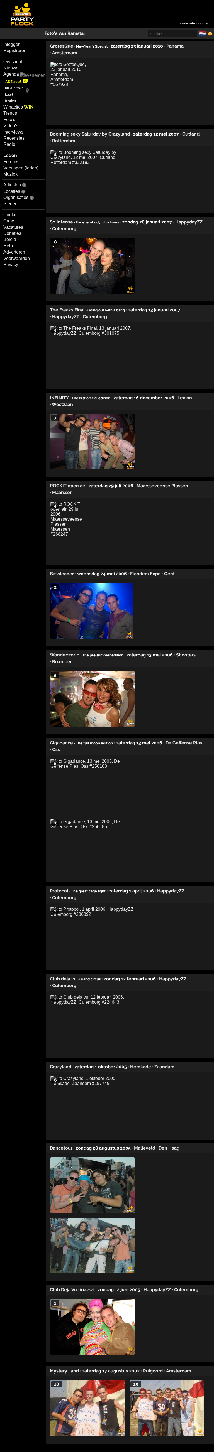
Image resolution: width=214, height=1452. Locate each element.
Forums (10, 161)
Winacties (18, 107)
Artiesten (12, 185)
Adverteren (14, 252)
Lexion (184, 397)
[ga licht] (210, 33)
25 (135, 1384)
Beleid (9, 239)
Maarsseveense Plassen (162, 485)
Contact (11, 214)
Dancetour (61, 1148)
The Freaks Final (67, 309)
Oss (56, 749)
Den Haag (169, 1148)
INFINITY (59, 397)
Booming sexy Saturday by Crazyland (90, 134)
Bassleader (62, 573)
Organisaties (15, 197)
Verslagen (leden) (20, 168)
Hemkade (140, 1066)
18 (56, 1384)
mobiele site (185, 23)
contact (204, 23)
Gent (169, 573)
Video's (10, 125)
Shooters (186, 655)
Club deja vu (63, 978)
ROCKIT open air (67, 485)
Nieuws (10, 67)
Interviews (13, 132)
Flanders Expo (145, 573)
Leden (10, 155)
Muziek (10, 174)
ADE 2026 (13, 82)
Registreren (14, 50)
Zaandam (164, 1066)
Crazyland (60, 1066)
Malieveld (144, 1148)
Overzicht (12, 61)
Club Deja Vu (63, 1289)
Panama (175, 46)
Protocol (59, 891)
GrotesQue (61, 46)
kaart (9, 94)
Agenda (11, 74)
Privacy (10, 264)
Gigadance (61, 742)
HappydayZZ (189, 222)
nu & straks (14, 88)
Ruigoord (153, 1371)
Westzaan (62, 404)
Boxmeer (62, 661)
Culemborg (64, 228)
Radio (9, 144)
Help (8, 245)
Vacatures (13, 227)
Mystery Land (64, 1371)
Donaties (12, 233)
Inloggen (12, 44)
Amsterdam (64, 52)
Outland (191, 134)
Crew (8, 220)
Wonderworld (64, 655)
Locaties (11, 191)
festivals (12, 101)
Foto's (9, 119)
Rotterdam (63, 140)
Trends (10, 113)
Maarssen (62, 492)
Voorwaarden (16, 258)
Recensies (14, 138)
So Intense (61, 222)
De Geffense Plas (184, 742)
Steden (10, 203)
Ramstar (76, 33)
